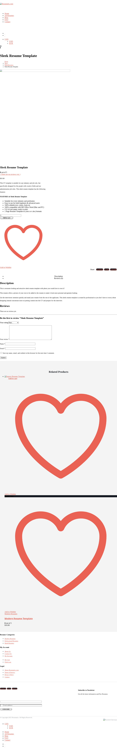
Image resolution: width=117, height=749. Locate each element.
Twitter (106, 269)
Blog (6, 18)
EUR (11, 43)
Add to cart (6, 218)
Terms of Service (10, 672)
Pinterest (14, 688)
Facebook (99, 269)
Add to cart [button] (12, 378)
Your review (4, 339)
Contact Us (8, 654)
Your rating (4, 323)
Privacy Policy (9, 675)
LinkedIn (113, 269)
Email (2, 348)
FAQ (6, 20)
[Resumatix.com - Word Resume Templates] (6, 4)
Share (92, 269)
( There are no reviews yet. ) (10, 174)
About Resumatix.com (12, 670)
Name (2, 344)
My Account (8, 656)
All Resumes (9, 16)
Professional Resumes (11, 641)
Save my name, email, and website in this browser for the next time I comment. (28, 353)
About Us (8, 651)
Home (7, 13)
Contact (7, 22)
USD (6, 39)
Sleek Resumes (9, 643)
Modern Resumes (11, 614)
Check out (8, 662)
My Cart (7, 660)
